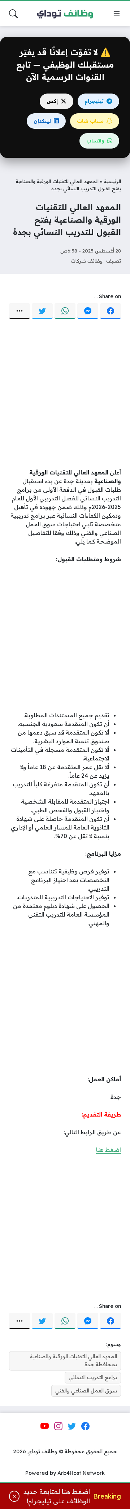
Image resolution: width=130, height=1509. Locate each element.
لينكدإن (42, 121)
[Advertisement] (65, 394)
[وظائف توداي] (65, 14)
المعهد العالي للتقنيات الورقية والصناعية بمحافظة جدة (73, 1360)
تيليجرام (94, 101)
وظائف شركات (87, 261)
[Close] (14, 1496)
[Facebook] (110, 311)
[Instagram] (58, 1426)
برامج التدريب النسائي (93, 1377)
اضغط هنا (108, 1149)
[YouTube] (45, 1426)
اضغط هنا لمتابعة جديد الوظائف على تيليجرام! (56, 1496)
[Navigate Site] (116, 13)
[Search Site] (13, 13)
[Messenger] (87, 311)
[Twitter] (42, 311)
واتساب (95, 140)
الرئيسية (112, 181)
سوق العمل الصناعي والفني (86, 1390)
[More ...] (19, 311)
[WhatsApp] (65, 311)
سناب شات (90, 121)
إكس (52, 101)
